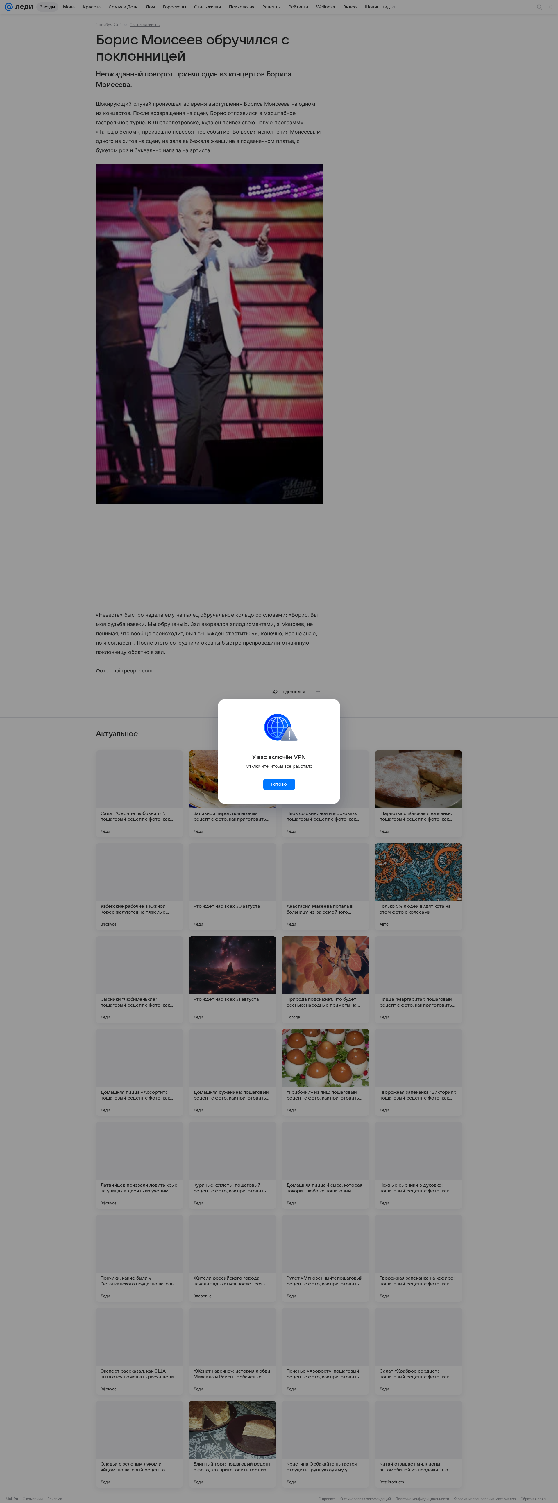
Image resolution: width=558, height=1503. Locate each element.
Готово (279, 784)
